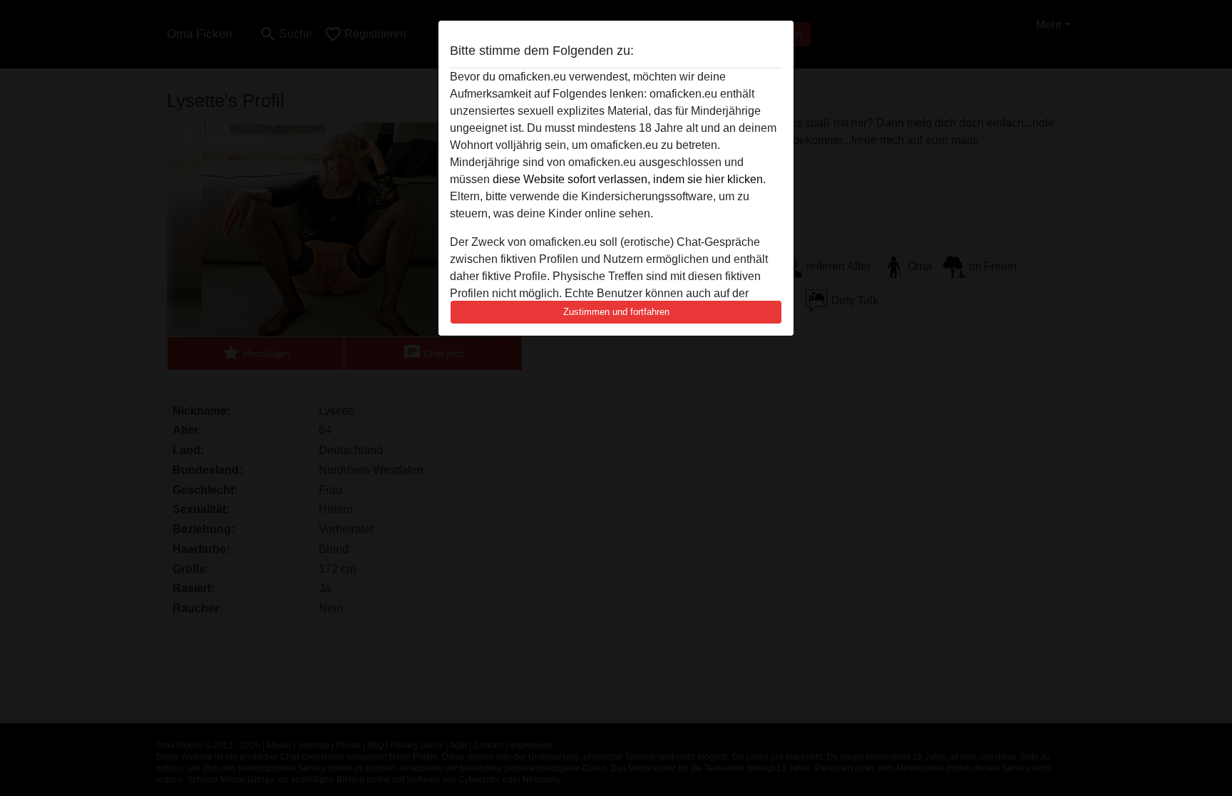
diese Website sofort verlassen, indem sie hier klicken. (629, 179)
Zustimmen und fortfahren (616, 311)
